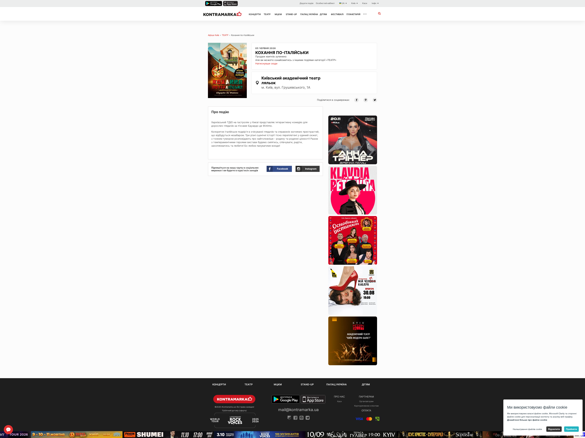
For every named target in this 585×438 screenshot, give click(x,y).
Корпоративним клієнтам (366, 406)
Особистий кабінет (325, 3)
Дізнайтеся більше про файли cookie (527, 420)
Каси (364, 3)
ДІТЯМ (322, 14)
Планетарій (351, 14)
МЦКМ (277, 14)
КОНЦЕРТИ (253, 14)
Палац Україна (307, 14)
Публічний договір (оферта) (234, 410)
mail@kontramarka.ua (298, 409)
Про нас (339, 396)
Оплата (366, 410)
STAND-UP (290, 14)
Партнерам (366, 396)
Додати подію (307, 3)
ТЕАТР (266, 14)
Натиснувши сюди (266, 63)
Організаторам (366, 401)
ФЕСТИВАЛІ (336, 14)
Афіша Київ (213, 35)
